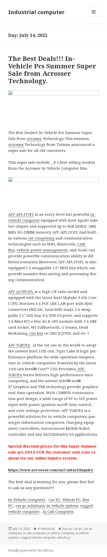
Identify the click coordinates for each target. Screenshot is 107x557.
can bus (35, 333)
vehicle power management (42, 249)
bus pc (67, 529)
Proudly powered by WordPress (31, 550)
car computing (41, 238)
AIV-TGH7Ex (19, 345)
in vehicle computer (60, 533)
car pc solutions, (30, 505)
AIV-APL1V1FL (21, 214)
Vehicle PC (71, 499)
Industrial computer (36, 12)
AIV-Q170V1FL (21, 291)
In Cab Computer (58, 511)
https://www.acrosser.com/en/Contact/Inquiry (50, 469)
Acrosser (16, 144)
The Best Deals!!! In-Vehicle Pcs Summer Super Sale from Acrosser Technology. (52, 69)
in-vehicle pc (46, 529)
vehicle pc (64, 537)
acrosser (34, 138)
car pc (78, 529)
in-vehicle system (62, 505)
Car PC (54, 499)
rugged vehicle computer (37, 537)
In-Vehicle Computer (27, 499)
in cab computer (34, 533)
